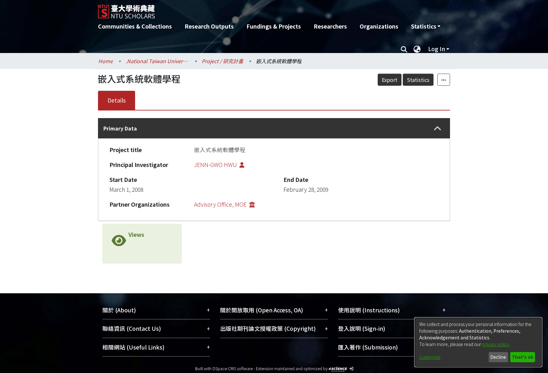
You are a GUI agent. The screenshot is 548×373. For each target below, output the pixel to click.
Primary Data (120, 128)
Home (105, 61)
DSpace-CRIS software (232, 368)
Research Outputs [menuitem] (209, 26)
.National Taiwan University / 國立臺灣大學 (157, 61)
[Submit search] (404, 49)
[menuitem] (425, 26)
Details (117, 100)
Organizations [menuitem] (379, 26)
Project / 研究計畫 (222, 61)
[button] (437, 128)
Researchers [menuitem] (330, 26)
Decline (498, 357)
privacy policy (495, 344)
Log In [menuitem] (436, 49)
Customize (429, 357)
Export (389, 79)
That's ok (522, 357)
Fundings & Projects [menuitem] (273, 26)
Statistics (418, 79)
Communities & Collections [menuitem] (135, 26)
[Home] (240, 9)
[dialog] (478, 342)
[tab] (274, 128)
